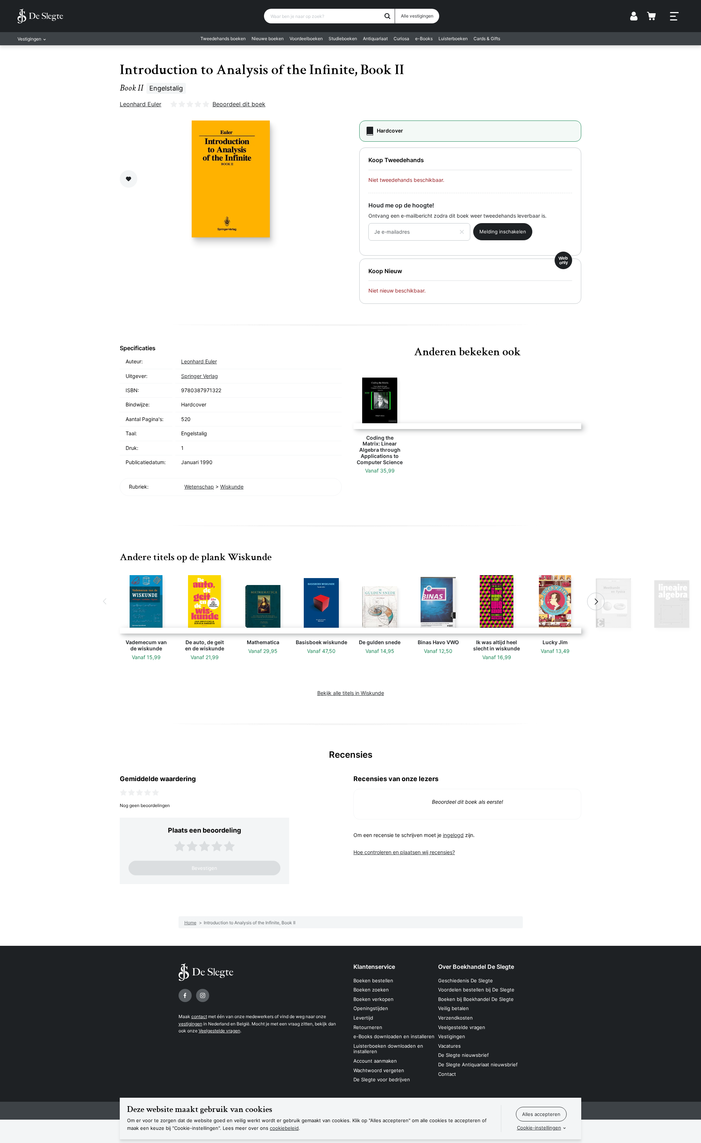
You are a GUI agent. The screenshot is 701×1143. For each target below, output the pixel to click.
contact (199, 1016)
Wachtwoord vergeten (378, 1070)
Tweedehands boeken (223, 38)
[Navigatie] (674, 16)
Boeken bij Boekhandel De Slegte (476, 999)
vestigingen (190, 1024)
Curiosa (401, 38)
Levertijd (363, 1018)
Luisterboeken (453, 38)
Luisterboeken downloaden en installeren (388, 1049)
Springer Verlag (199, 376)
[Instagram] (202, 995)
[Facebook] (185, 995)
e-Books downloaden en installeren (393, 1036)
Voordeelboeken (306, 38)
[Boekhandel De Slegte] (40, 16)
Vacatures (449, 1046)
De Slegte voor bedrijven (381, 1079)
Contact (447, 1074)
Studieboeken (343, 38)
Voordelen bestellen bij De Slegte (476, 990)
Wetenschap (199, 486)
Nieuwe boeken (268, 38)
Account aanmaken (375, 1061)
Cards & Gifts (487, 38)
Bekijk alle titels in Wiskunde (350, 693)
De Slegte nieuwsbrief (463, 1055)
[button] (105, 601)
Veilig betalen (453, 1008)
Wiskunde (232, 486)
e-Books (424, 38)
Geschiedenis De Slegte (465, 980)
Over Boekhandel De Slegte (476, 966)
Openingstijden (370, 1008)
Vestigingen (451, 1036)
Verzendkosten (455, 1018)
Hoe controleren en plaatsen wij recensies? (404, 852)
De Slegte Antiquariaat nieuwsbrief (478, 1064)
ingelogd (453, 835)
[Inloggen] (634, 16)
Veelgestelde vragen (219, 1030)
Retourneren (367, 1027)
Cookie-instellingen (539, 1127)
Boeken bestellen (373, 980)
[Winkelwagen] (651, 16)
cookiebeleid (284, 1128)
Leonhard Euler (140, 104)
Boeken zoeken (371, 990)
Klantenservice (374, 966)
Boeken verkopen (373, 999)
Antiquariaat (375, 38)
